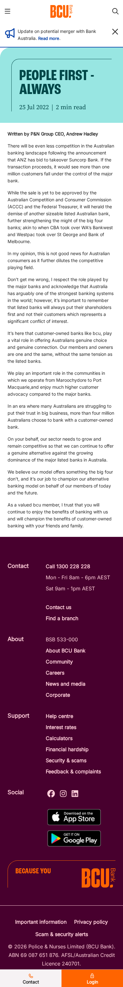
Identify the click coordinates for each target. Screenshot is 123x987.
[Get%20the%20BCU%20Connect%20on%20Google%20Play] (74, 838)
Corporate (58, 695)
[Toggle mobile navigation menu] (7, 11)
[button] (115, 31)
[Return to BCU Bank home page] (61, 11)
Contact (31, 981)
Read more (48, 38)
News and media (65, 684)
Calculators (59, 738)
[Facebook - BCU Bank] (51, 793)
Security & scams (66, 760)
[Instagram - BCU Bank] (63, 793)
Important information (41, 922)
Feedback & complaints (73, 771)
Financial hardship (67, 749)
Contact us (58, 607)
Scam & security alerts (61, 934)
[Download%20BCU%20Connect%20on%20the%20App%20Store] (74, 817)
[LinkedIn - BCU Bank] (75, 793)
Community (59, 661)
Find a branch (62, 618)
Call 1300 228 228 (68, 566)
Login (92, 981)
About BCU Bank (65, 650)
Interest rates (61, 727)
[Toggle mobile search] (115, 11)
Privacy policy (91, 922)
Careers (55, 673)
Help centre (59, 716)
